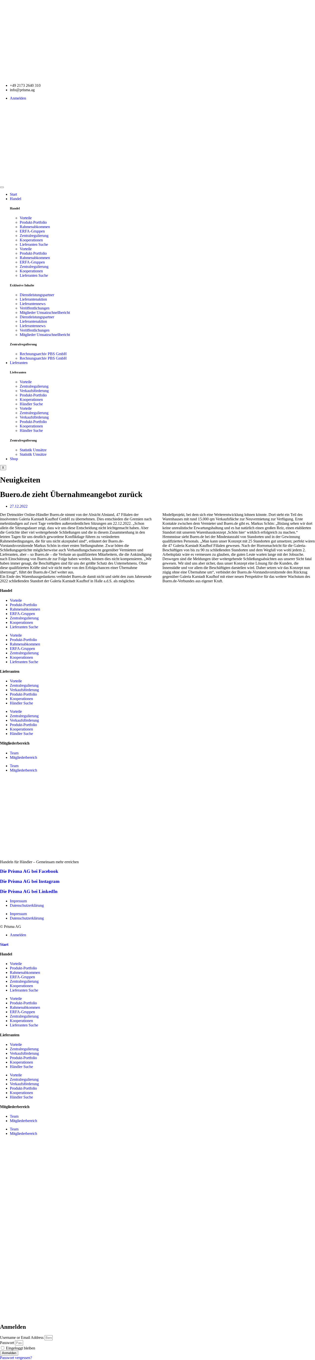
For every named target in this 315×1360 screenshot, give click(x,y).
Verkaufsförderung (34, 391)
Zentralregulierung (34, 236)
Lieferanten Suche (34, 244)
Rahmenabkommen (35, 227)
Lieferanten (19, 363)
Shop (14, 459)
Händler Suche (31, 404)
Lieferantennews (33, 304)
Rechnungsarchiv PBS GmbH (43, 354)
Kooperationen (31, 240)
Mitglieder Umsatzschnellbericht (45, 312)
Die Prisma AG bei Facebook (29, 871)
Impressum (18, 901)
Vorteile (26, 218)
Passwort (7, 1343)
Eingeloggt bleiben (20, 1348)
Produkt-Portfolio (33, 222)
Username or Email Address (22, 1337)
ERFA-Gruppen (32, 231)
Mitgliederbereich (23, 757)
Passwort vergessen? (16, 1358)
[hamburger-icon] (2, 187)
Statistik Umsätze (33, 450)
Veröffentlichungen (34, 308)
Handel (15, 199)
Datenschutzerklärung (27, 905)
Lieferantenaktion (33, 299)
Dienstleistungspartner (37, 295)
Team (14, 753)
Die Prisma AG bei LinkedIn (29, 891)
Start (13, 194)
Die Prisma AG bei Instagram (30, 881)
